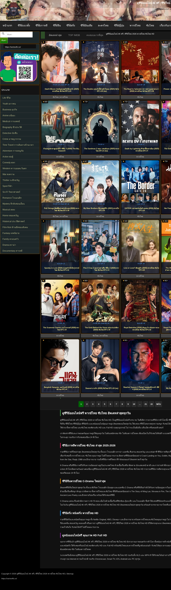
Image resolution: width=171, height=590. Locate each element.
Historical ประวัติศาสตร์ (14, 221)
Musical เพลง (9, 209)
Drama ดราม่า (9, 245)
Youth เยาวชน (9, 104)
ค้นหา (3, 40)
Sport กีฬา (7, 186)
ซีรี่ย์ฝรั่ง (70, 25)
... (140, 404)
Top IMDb (74, 35)
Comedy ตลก (9, 162)
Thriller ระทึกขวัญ (11, 180)
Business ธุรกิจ (10, 109)
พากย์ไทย (135, 25)
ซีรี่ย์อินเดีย (86, 25)
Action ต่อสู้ (8, 157)
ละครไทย (103, 25)
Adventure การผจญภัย (13, 151)
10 (134, 404)
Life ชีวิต (7, 98)
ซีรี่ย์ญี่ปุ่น (119, 25)
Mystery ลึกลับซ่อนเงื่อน (14, 204)
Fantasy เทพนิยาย (11, 233)
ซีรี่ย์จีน (57, 25)
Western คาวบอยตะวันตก (15, 168)
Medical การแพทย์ (11, 121)
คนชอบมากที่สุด (94, 35)
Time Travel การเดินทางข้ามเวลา (18, 145)
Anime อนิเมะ (9, 115)
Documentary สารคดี (12, 251)
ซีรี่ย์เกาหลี (41, 25)
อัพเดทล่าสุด (55, 35)
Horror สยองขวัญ (11, 215)
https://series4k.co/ (13, 47)
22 (152, 404)
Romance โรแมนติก (12, 198)
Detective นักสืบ (10, 133)
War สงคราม (9, 174)
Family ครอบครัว (11, 239)
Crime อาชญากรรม (12, 139)
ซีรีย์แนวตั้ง (24, 25)
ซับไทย (150, 25)
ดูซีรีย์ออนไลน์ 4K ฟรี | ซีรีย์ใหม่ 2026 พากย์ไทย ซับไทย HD (41, 574)
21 (146, 404)
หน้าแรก (7, 25)
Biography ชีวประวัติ (12, 127)
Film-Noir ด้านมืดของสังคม (15, 227)
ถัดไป (158, 404)
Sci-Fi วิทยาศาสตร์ (11, 192)
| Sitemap (69, 574)
